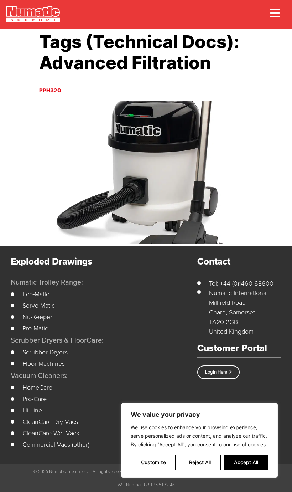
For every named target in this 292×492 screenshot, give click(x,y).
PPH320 (50, 90)
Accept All (246, 462)
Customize (153, 462)
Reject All (200, 462)
